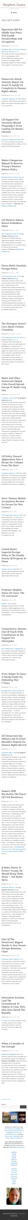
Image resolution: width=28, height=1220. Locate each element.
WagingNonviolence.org (13, 1132)
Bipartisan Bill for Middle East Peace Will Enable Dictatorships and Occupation (12, 35)
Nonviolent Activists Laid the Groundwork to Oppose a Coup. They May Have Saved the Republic (13, 1005)
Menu (15, 13)
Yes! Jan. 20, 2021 (7, 1020)
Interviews (14, 1174)
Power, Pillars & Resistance (14, 1138)
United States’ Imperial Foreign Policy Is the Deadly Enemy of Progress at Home (14, 555)
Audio (14, 1183)
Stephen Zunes (14, 5)
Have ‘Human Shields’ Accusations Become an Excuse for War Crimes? (14, 503)
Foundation (14, 1216)
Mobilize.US (19, 1129)
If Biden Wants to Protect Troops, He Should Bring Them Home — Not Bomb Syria (12, 873)
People (21, 1136)
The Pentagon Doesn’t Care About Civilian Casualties (14, 326)
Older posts (6, 1099)
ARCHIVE (14, 1169)
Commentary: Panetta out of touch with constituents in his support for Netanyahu (14, 635)
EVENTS (14, 1161)
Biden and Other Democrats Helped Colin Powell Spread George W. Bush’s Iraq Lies (14, 384)
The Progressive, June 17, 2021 (12, 515)
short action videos (11, 1136)
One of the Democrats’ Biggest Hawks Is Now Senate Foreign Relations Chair (14, 945)
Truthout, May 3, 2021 (9, 752)
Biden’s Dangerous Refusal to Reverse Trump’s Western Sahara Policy (12, 165)
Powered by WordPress (10, 1213)
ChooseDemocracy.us (11, 1134)
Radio (14, 1181)
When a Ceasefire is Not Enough (13, 1045)
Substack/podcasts (19, 1147)
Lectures (14, 1176)
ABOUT (14, 1156)
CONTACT (14, 1159)
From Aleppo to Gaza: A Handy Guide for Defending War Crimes (14, 678)
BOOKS (14, 1158)
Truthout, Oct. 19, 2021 (9, 398)
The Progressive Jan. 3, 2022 (12, 276)
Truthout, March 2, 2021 (10, 887)
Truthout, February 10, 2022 (11, 99)
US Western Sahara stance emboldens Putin (13, 223)
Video (14, 1180)
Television (14, 1178)
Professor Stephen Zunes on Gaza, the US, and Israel (13, 592)
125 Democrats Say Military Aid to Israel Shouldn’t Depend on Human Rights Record (14, 740)
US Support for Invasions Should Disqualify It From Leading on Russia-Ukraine (13, 125)
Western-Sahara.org (9, 206)
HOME (14, 1154)
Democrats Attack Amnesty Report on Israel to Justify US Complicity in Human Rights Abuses (14, 85)
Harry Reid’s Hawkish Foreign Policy (14, 267)
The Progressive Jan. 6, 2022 (12, 234)
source (15, 52)
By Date (14, 1172)
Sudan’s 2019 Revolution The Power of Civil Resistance (14, 794)
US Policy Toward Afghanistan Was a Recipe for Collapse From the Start (12, 461)
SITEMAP (14, 1152)
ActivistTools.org (10, 1129)
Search (4, 1104)
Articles (14, 1170)
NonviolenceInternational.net (14, 1130)
